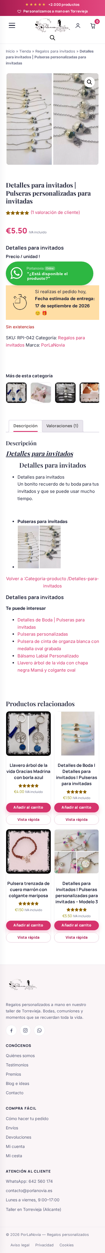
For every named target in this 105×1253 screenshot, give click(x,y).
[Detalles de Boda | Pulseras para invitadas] (40, 392)
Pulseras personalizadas (43, 634)
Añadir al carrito (28, 807)
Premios (13, 1074)
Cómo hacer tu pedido (27, 1118)
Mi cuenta (15, 1146)
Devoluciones (18, 1137)
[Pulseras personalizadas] (65, 392)
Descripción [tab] (25, 425)
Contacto (14, 1092)
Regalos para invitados (55, 51)
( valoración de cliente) (55, 212)
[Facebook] (11, 1030)
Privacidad (44, 1245)
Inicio (10, 51)
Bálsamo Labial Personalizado (48, 656)
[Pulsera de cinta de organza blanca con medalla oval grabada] (89, 392)
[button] (89, 82)
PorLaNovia (53, 345)
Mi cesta (14, 1155)
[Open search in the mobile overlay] (52, 37)
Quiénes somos (20, 1055)
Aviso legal (19, 1245)
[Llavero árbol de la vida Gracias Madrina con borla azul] (16, 392)
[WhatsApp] (39, 1030)
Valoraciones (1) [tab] (62, 425)
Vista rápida (29, 819)
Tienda (25, 51)
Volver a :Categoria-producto (36, 578)
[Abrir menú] (12, 25)
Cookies (67, 1245)
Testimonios (17, 1064)
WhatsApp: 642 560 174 (29, 1181)
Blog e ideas (17, 1083)
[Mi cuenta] (78, 25)
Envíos (12, 1127)
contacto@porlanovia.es (29, 1190)
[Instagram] (25, 1030)
